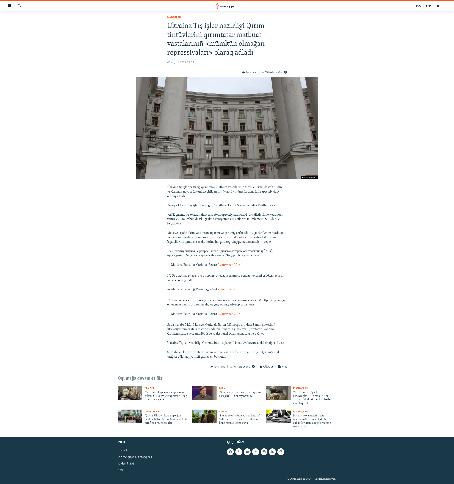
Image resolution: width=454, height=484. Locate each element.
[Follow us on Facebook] (230, 451)
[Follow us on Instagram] (264, 451)
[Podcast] (280, 451)
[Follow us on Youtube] (247, 451)
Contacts (123, 450)
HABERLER (174, 17)
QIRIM (222, 388)
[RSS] (272, 451)
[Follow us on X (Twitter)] (238, 451)
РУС (418, 6)
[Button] (250, 72)
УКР (428, 6)
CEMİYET (149, 388)
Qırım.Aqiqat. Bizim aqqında (135, 457)
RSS (120, 470)
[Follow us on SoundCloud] (255, 451)
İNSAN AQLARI (300, 388)
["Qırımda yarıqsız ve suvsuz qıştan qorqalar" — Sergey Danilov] (204, 393)
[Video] (438, 6)
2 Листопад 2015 (229, 265)
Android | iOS (126, 463)
